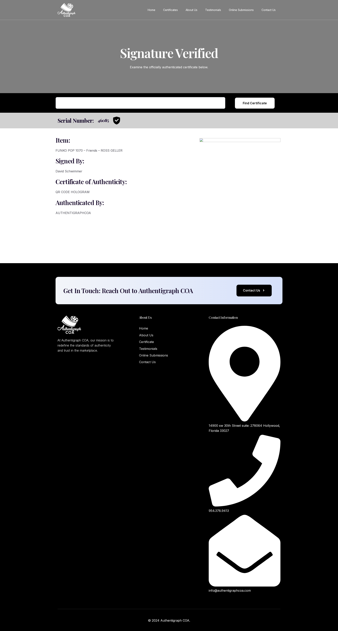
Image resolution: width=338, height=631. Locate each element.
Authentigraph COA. (175, 620)
